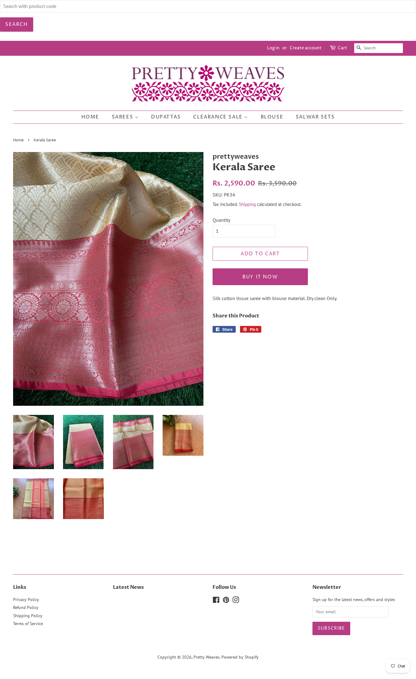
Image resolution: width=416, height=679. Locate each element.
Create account (306, 48)
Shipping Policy (27, 615)
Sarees (123, 117)
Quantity (221, 220)
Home (90, 117)
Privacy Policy (26, 599)
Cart (342, 48)
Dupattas (166, 117)
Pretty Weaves (206, 657)
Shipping (247, 204)
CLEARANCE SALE (218, 117)
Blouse (272, 117)
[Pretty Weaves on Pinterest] (226, 601)
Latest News (128, 587)
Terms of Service (28, 623)
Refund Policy (25, 607)
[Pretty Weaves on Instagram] (235, 601)
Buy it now (260, 277)
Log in (273, 48)
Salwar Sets (315, 117)
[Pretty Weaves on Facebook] (216, 601)
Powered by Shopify (240, 657)
